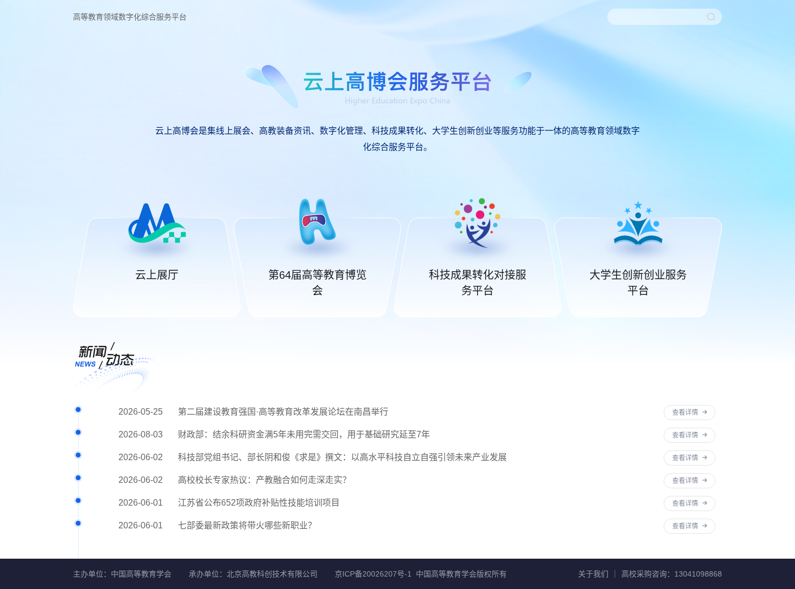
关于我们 (593, 574)
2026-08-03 (140, 434)
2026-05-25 (140, 411)
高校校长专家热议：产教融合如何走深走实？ (264, 480)
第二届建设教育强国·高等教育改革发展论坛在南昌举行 (283, 411)
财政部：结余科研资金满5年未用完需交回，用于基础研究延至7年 (304, 434)
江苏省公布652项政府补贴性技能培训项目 (259, 502)
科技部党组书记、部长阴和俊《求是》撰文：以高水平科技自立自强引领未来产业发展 (342, 457)
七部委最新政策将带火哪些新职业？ (247, 525)
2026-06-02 (140, 457)
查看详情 (686, 412)
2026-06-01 (140, 502)
